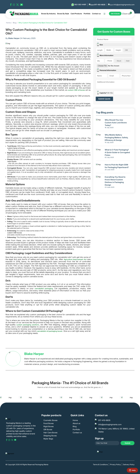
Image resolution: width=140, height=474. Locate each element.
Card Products (76, 14)
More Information (106, 55)
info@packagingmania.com (123, 5)
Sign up (99, 438)
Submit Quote (104, 99)
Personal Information (108, 70)
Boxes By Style (63, 14)
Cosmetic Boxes (50, 420)
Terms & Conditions (100, 464)
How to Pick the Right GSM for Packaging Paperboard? (117, 166)
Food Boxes (48, 423)
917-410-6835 (99, 5)
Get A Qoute (115, 13)
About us (76, 423)
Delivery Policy (128, 464)
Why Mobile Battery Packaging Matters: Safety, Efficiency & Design (116, 137)
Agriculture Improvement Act (75, 259)
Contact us (96, 14)
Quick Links (77, 415)
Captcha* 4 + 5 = (106, 93)
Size (101, 45)
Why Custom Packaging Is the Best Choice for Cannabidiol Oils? (42, 23)
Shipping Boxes (50, 436)
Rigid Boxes (48, 426)
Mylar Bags (48, 439)
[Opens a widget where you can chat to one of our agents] (132, 470)
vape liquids (11, 161)
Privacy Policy (115, 464)
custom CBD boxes (14, 233)
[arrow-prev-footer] (2, 397)
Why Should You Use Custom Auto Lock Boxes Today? (116, 122)
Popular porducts (51, 415)
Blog (14, 23)
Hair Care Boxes (50, 432)
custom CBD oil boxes (76, 90)
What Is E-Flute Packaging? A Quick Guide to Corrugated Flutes (117, 152)
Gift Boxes (47, 429)
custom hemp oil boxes (16, 148)
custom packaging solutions (27, 325)
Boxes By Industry (48, 14)
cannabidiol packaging (44, 288)
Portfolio (87, 14)
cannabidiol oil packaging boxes (49, 331)
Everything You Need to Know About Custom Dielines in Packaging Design (115, 181)
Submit (127, 443)
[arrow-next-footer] (138, 397)
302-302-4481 (80, 4)
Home (8, 23)
